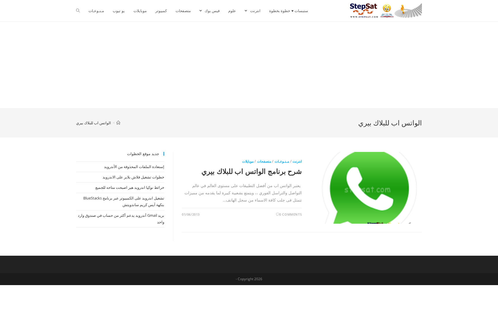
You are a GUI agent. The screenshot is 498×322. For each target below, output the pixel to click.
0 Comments (290, 214)
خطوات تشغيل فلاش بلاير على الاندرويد (133, 177)
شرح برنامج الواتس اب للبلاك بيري (251, 171)
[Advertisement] (249, 65)
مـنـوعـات (282, 161)
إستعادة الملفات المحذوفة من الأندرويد (134, 166)
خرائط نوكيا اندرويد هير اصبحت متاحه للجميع (129, 187)
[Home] (118, 122)
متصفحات (264, 161)
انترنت (297, 161)
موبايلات (248, 161)
